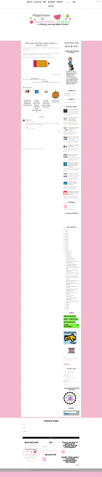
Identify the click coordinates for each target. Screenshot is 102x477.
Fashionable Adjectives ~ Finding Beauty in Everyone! (73, 129)
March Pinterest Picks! (73, 109)
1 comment (25, 73)
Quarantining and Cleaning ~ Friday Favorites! (72, 183)
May (67, 307)
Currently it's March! (73, 173)
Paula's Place (67, 375)
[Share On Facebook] (55, 74)
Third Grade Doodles (69, 371)
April (67, 308)
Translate (72, 95)
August (67, 302)
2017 (66, 244)
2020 (66, 239)
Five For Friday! (69, 296)
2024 (66, 233)
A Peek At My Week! (70, 258)
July (67, 304)
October (67, 255)
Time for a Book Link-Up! (71, 259)
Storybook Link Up (69, 295)
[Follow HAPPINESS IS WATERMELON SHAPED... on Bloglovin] (66, 364)
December (68, 251)
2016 (66, 245)
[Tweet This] (53, 74)
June (67, 305)
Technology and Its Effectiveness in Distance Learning (73, 119)
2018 (66, 242)
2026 (66, 230)
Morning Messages (70, 316)
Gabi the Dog (67, 381)
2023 (66, 234)
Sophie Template (54, 469)
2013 (66, 250)
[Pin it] (59, 74)
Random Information (73, 136)
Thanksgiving (73, 319)
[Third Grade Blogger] (71, 353)
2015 (66, 247)
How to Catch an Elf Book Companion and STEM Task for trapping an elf (70, 377)
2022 (66, 236)
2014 (66, 248)
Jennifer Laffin (28, 120)
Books (66, 319)
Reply (59, 131)
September (68, 256)
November (68, 253)
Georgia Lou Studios (67, 469)
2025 (66, 231)
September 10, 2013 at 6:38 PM (29, 121)
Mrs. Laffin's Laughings (30, 128)
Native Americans (69, 322)
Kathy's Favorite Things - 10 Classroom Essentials (70, 373)
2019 (66, 241)
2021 (66, 237)
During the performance (71, 326)
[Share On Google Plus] (57, 74)
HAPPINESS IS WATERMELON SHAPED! (43, 469)
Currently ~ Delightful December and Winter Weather (73, 193)
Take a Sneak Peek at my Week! (72, 301)
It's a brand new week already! (72, 275)
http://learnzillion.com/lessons (29, 50)
